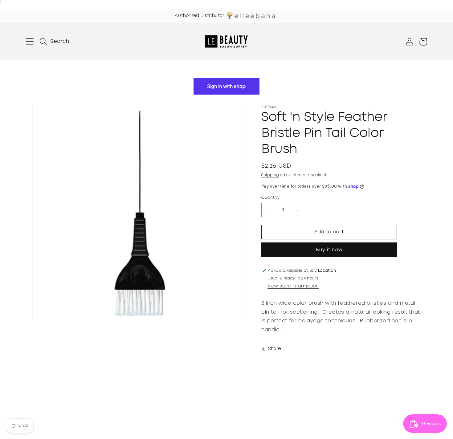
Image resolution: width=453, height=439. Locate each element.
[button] (30, 41)
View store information (293, 286)
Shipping (270, 175)
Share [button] (274, 349)
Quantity (270, 198)
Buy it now (329, 250)
